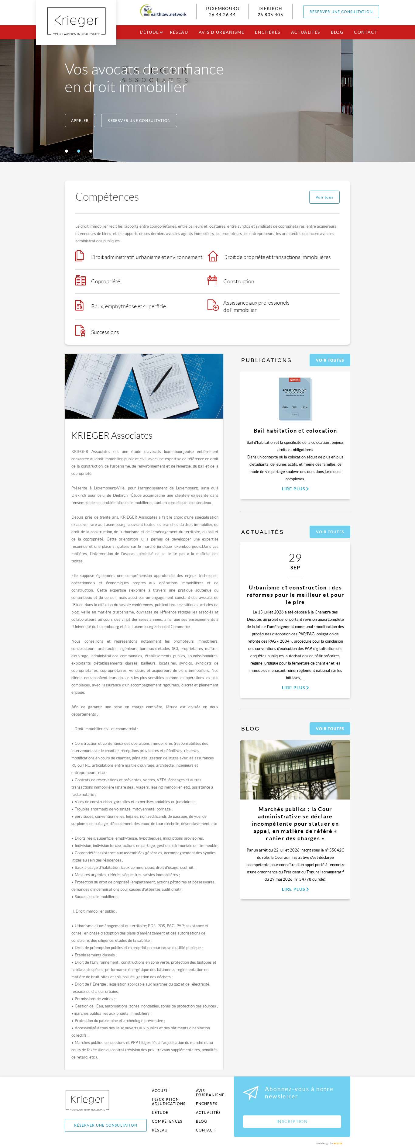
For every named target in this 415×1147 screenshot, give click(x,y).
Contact (365, 32)
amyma (338, 1143)
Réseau (179, 32)
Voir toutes (330, 360)
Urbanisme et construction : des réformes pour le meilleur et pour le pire (295, 594)
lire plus (294, 488)
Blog (337, 32)
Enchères (267, 32)
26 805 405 (270, 14)
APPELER (80, 121)
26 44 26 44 (222, 14)
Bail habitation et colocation (295, 430)
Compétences (167, 1121)
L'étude (149, 32)
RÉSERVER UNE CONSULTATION (341, 12)
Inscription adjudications (169, 1101)
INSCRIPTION (292, 1121)
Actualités (305, 32)
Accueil (161, 1091)
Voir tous (324, 197)
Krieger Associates (94, 1100)
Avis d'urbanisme (221, 32)
